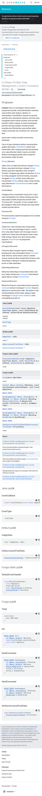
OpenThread (6, 762)
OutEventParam (16, 363)
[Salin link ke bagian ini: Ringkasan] (15, 102)
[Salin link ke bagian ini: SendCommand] (18, 653)
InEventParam (14, 240)
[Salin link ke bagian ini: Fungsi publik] (18, 602)
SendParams (7, 417)
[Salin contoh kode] (39, 500)
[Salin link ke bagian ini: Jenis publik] (17, 488)
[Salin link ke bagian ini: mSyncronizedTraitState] (27, 551)
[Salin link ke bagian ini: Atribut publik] (18, 528)
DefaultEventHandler (11, 359)
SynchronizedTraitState (13, 348)
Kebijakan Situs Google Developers (13, 735)
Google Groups (7, 774)
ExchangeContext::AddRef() (20, 296)
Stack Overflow (7, 777)
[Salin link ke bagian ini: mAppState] (14, 535)
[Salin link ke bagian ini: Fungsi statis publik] (25, 567)
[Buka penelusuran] (31, 2)
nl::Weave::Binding (15, 385)
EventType (7, 322)
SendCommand (8, 397)
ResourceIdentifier (11, 401)
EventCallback (8, 308)
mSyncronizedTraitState (13, 344)
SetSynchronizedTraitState (14, 425)
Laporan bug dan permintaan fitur (13, 770)
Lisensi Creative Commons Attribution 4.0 (22, 729)
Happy (4, 758)
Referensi (6, 9)
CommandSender (21, 183)
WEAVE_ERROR (7, 393)
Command (34, 253)
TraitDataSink (21, 147)
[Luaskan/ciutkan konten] (17, 55)
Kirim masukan (9, 49)
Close (5, 378)
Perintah (12, 218)
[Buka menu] (3, 2)
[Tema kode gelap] (36, 500)
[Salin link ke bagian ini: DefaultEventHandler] (23, 575)
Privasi (14, 786)
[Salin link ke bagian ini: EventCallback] (17, 496)
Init (4, 385)
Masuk (36, 2)
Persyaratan (6, 786)
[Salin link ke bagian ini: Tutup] (9, 609)
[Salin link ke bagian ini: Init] (7, 629)
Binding (4, 161)
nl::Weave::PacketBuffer (24, 397)
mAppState (7, 337)
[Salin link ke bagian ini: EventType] (14, 511)
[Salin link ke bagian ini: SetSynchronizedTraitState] (29, 706)
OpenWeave (5, 44)
